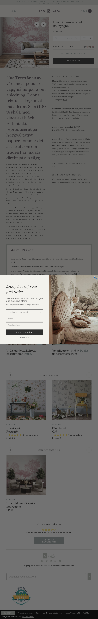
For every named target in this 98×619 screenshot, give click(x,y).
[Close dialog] (95, 277)
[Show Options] (41, 312)
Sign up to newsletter (24, 332)
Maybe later (24, 337)
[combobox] (24, 312)
